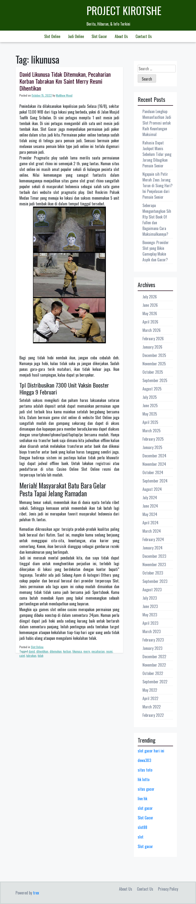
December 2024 (154, 456)
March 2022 (151, 707)
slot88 (142, 827)
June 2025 (150, 405)
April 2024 (150, 523)
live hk (142, 798)
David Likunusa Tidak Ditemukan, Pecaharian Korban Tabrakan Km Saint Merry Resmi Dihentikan (65, 81)
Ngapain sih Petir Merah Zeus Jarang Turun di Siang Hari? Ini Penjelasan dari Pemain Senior (157, 185)
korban (67, 651)
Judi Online (76, 36)
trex (36, 893)
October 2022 (152, 673)
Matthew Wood (64, 95)
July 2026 (149, 297)
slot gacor (145, 808)
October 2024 (152, 472)
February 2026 (153, 338)
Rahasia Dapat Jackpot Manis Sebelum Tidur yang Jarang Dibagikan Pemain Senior (156, 154)
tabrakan (31, 655)
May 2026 (149, 313)
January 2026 (152, 347)
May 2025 (149, 414)
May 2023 (149, 615)
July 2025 (149, 397)
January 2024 (152, 548)
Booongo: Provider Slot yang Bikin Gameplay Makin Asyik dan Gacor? (155, 251)
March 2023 (151, 631)
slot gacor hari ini (151, 751)
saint (22, 655)
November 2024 (154, 464)
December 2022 (154, 656)
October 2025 (152, 372)
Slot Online (52, 36)
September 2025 (154, 380)
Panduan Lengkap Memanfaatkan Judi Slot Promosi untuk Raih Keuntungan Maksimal (156, 123)
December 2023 (154, 556)
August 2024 (152, 489)
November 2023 (154, 564)
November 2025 (154, 364)
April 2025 (150, 422)
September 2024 (155, 481)
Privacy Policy (168, 889)
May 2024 (149, 514)
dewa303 (144, 760)
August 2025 (152, 389)
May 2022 (149, 690)
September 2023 (154, 581)
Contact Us (144, 36)
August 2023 (152, 589)
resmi (109, 651)
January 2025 (152, 447)
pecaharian (98, 651)
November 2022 (154, 665)
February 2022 (153, 715)
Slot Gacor (99, 36)
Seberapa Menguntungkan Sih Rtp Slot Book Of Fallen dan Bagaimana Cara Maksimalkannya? (156, 220)
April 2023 (150, 623)
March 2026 (151, 330)
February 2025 (153, 439)
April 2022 (150, 698)
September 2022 (154, 682)
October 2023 (152, 573)
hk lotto (143, 779)
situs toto (145, 770)
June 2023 (150, 606)
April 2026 (150, 322)
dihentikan (42, 651)
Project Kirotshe (124, 10)
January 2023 (152, 648)
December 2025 (154, 355)
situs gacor (146, 789)
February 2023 (153, 640)
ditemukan (56, 651)
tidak (40, 655)
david (32, 651)
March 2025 (151, 430)
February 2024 (153, 539)
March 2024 (151, 531)
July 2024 (149, 497)
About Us (121, 36)
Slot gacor (145, 846)
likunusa (77, 651)
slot (140, 837)
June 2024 (150, 506)
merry (86, 651)
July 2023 (149, 598)
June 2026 (150, 305)
